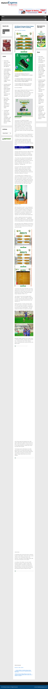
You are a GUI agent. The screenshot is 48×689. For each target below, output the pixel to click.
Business (16, 667)
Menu (3, 16)
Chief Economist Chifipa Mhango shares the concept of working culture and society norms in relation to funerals (23, 674)
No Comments (23, 30)
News (19, 667)
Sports (22, 667)
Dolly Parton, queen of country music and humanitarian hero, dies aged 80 (7, 63)
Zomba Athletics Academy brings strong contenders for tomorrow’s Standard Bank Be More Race (23, 671)
